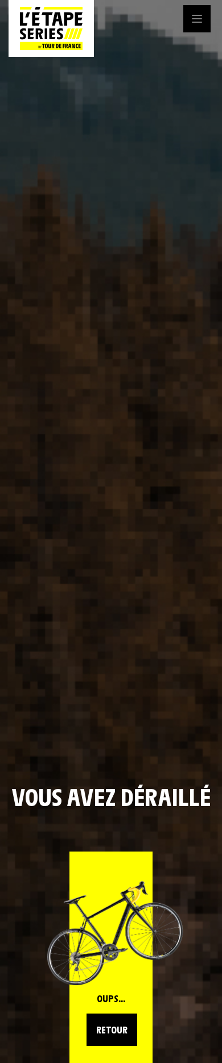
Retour (112, 1029)
